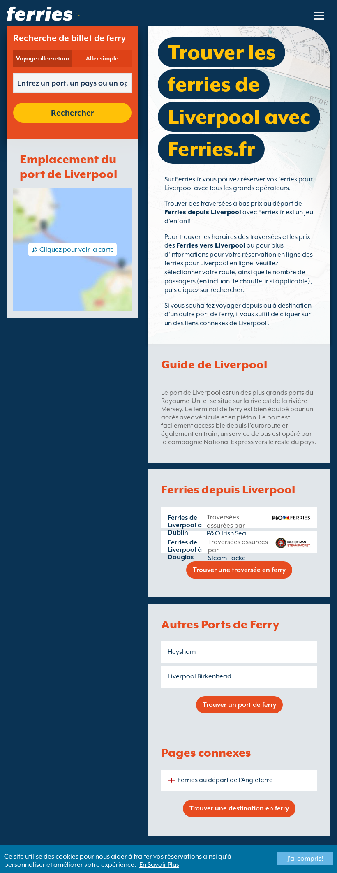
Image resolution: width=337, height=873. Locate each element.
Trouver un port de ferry (239, 705)
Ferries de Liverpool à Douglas (185, 550)
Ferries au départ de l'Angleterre (225, 780)
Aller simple (102, 58)
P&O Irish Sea (226, 533)
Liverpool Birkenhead (199, 676)
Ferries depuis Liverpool (202, 212)
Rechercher (72, 112)
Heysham (182, 651)
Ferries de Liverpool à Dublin (185, 525)
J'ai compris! (305, 858)
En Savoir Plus (159, 864)
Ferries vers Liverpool (210, 245)
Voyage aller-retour (42, 58)
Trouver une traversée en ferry (239, 570)
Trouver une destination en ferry (239, 808)
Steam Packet (228, 558)
